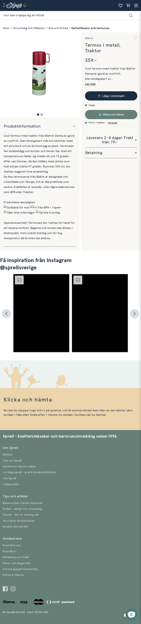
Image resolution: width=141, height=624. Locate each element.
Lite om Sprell (12, 460)
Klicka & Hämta (13, 574)
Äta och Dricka (58, 28)
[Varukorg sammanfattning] (128, 5)
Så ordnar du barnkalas (19, 520)
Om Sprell (9, 478)
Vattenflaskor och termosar (90, 28)
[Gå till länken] (5, 589)
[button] (38, 114)
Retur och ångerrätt (16, 563)
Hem (6, 28)
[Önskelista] (120, 5)
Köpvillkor (9, 551)
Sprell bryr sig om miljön (19, 466)
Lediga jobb (11, 484)
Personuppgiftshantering (20, 569)
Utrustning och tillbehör (29, 28)
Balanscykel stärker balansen (23, 503)
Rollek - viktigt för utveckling (22, 508)
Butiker (8, 454)
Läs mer (90, 84)
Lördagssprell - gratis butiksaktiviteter (29, 472)
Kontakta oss (12, 545)
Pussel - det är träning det (21, 514)
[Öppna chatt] (131, 614)
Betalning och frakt (16, 557)
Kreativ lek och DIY (15, 526)
